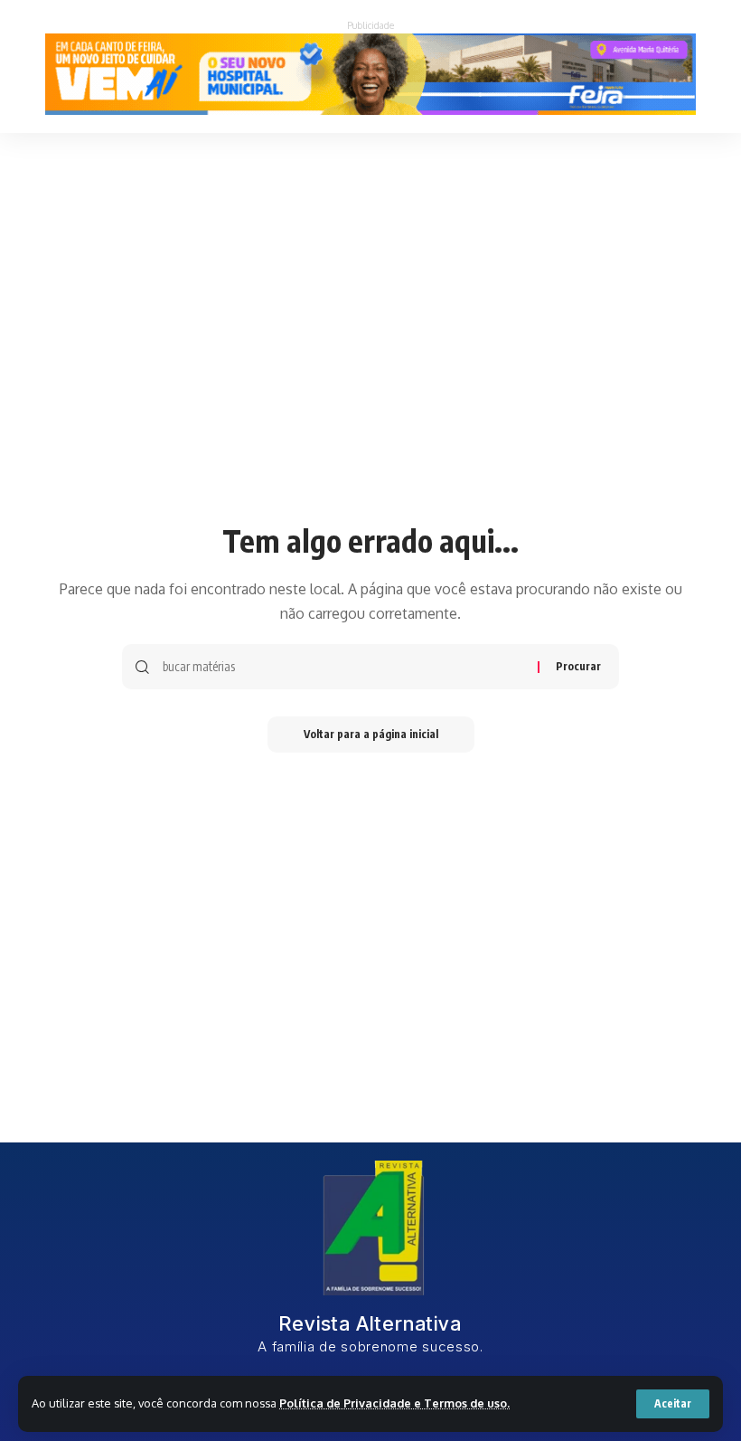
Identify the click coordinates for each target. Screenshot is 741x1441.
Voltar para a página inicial (371, 734)
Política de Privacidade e (351, 1403)
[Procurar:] (343, 666)
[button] (672, 1403)
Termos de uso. (467, 1403)
